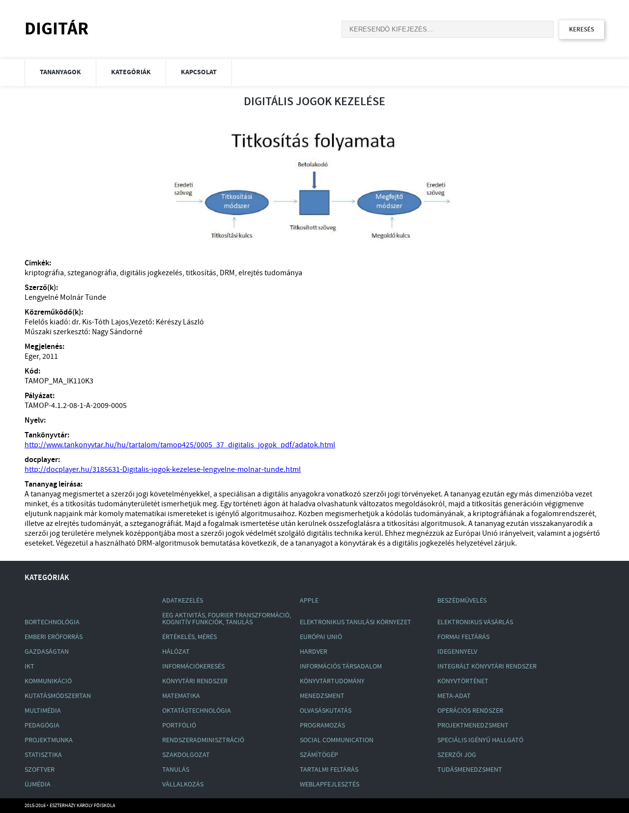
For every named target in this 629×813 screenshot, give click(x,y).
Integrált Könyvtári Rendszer (487, 666)
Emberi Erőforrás (54, 637)
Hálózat (176, 651)
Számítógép (319, 755)
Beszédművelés (461, 600)
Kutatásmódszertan (58, 696)
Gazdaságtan (47, 651)
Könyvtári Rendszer (195, 681)
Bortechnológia (52, 622)
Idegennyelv (457, 651)
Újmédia (38, 784)
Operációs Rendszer (470, 710)
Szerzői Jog (456, 755)
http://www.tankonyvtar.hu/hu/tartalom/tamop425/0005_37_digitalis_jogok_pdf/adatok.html (180, 445)
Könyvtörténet (462, 681)
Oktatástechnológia (196, 710)
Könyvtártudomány (332, 681)
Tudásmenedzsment (469, 769)
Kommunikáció (48, 681)
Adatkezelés (182, 600)
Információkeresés (193, 666)
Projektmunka (49, 740)
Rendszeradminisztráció (203, 740)
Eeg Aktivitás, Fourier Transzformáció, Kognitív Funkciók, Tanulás (226, 619)
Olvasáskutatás (325, 710)
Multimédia (43, 710)
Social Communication (336, 740)
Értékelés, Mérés (189, 637)
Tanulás (175, 769)
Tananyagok (60, 72)
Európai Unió (321, 637)
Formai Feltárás (463, 637)
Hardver (313, 651)
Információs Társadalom (341, 666)
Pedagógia (42, 725)
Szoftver (40, 769)
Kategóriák (131, 72)
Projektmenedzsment (473, 725)
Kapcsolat (199, 72)
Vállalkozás (182, 784)
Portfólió (179, 725)
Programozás (322, 725)
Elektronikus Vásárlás (475, 622)
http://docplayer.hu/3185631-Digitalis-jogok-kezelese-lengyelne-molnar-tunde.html (163, 470)
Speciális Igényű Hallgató (480, 740)
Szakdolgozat (186, 755)
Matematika (181, 696)
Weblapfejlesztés (329, 784)
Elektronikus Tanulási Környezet (355, 622)
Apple (309, 600)
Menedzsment (322, 696)
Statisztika (43, 755)
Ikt (29, 666)
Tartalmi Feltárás (329, 769)
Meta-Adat (454, 696)
